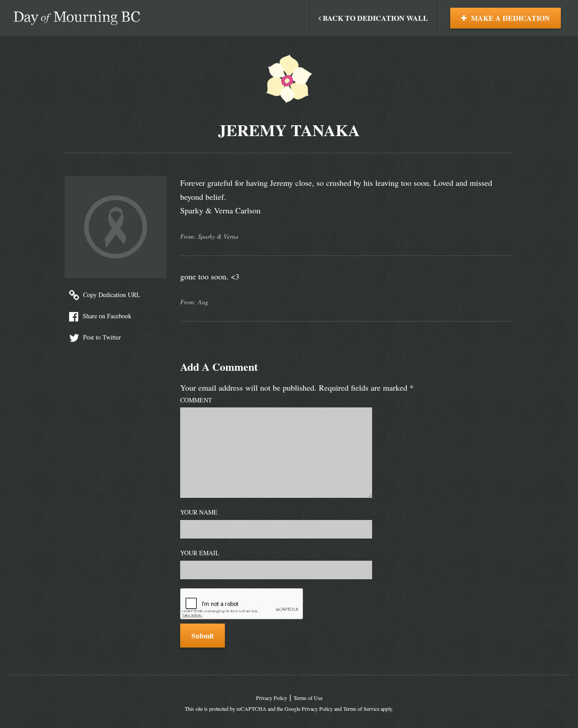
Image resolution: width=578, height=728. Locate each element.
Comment (196, 400)
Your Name (199, 512)
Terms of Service (361, 708)
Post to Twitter (101, 337)
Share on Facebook (106, 316)
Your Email (199, 552)
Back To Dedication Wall (374, 18)
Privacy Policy (271, 697)
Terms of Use (308, 697)
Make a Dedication (509, 18)
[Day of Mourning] (77, 18)
